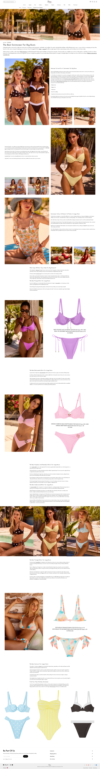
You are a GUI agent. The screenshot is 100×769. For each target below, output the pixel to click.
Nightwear (46, 4)
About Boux (52, 756)
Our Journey (52, 759)
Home (20, 7)
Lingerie (30, 4)
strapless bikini (34, 466)
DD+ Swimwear (23, 51)
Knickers (40, 4)
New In (24, 4)
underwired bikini (33, 487)
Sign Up (25, 756)
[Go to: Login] (94, 2)
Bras (35, 4)
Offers (69, 4)
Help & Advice (30, 7)
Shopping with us (53, 753)
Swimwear (59, 4)
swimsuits (39, 666)
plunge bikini (58, 283)
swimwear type (38, 273)
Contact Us (52, 751)
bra (69, 75)
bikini (40, 49)
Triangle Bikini (38, 562)
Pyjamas (52, 4)
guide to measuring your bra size (62, 81)
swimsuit (44, 49)
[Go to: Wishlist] (92, 2)
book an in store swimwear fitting (70, 78)
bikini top (37, 270)
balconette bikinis (42, 372)
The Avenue (75, 4)
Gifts (64, 4)
